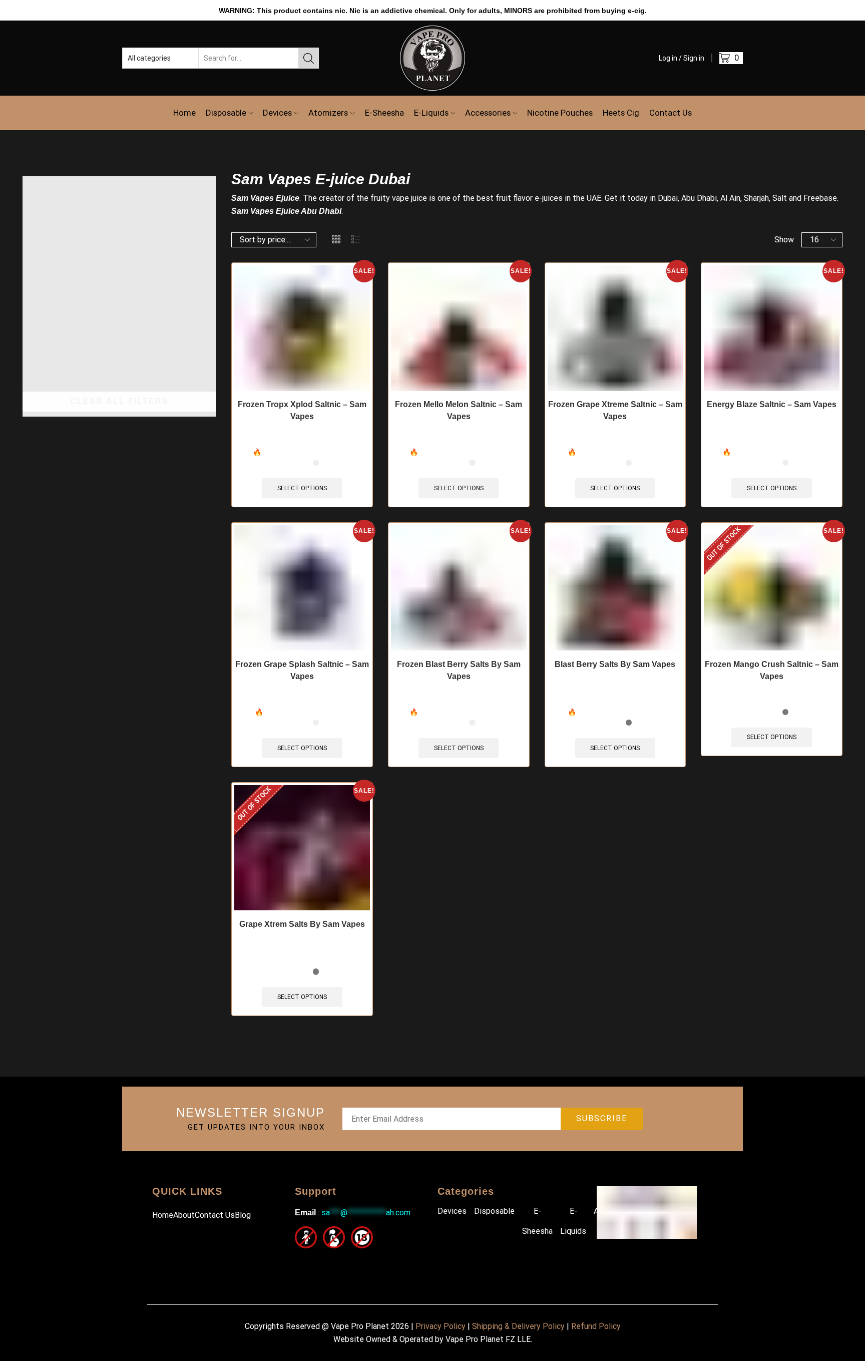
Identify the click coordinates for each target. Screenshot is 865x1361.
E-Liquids (431, 113)
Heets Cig (621, 113)
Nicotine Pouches (560, 113)
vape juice (409, 198)
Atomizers (328, 113)
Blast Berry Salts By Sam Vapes (615, 664)
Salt (779, 198)
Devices (277, 113)
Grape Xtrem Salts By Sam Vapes (302, 924)
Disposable (226, 113)
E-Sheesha (384, 113)
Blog (243, 1215)
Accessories (488, 113)
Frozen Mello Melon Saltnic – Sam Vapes (458, 410)
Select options (302, 488)
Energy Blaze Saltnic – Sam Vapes (771, 404)
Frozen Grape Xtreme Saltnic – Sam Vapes (615, 410)
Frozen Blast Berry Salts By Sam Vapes (459, 670)
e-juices (549, 198)
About (184, 1215)
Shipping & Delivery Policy (518, 1326)
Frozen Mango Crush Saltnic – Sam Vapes (771, 670)
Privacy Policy (440, 1326)
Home (184, 113)
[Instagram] (323, 1262)
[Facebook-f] (301, 1262)
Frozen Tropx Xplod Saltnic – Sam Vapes (302, 410)
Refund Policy (596, 1326)
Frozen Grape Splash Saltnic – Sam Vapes (302, 670)
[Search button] (308, 58)
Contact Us (670, 113)
